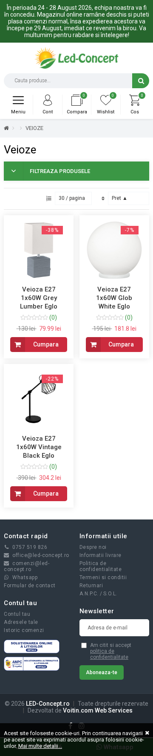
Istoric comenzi (24, 630)
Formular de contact (30, 586)
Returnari (91, 586)
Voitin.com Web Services (98, 710)
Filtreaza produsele (60, 171)
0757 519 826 (29, 547)
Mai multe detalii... (40, 746)
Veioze (34, 128)
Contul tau (17, 614)
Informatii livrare (100, 555)
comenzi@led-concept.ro (26, 566)
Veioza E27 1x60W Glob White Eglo (114, 298)
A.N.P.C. (89, 594)
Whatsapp (24, 577)
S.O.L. (110, 594)
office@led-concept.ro (40, 555)
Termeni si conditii (103, 577)
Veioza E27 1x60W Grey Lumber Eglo (38, 298)
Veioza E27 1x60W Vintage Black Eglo (39, 447)
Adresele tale (21, 622)
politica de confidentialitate (109, 654)
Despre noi (93, 547)
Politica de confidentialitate (100, 566)
